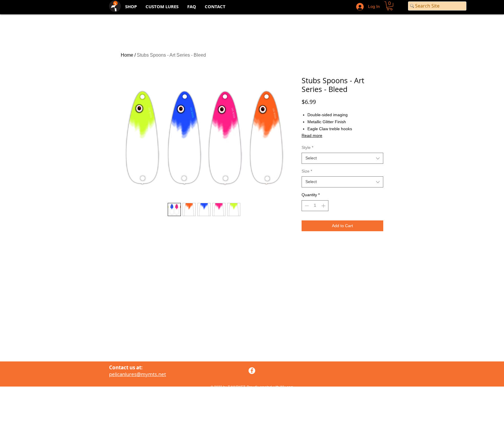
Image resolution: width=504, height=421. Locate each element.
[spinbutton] (315, 206)
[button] (389, 5)
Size (307, 171)
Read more (312, 135)
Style (307, 147)
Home (127, 55)
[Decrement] (306, 206)
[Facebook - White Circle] (252, 370)
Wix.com (286, 387)
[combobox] (342, 158)
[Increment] (324, 206)
